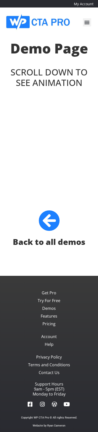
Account (49, 336)
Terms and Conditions (49, 365)
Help (49, 344)
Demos (49, 308)
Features (49, 316)
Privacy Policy (49, 357)
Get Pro (49, 293)
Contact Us (49, 372)
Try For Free (49, 300)
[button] (87, 22)
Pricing (49, 324)
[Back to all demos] (49, 220)
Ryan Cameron (56, 425)
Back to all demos (49, 241)
